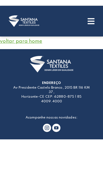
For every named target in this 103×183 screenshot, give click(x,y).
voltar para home (21, 41)
